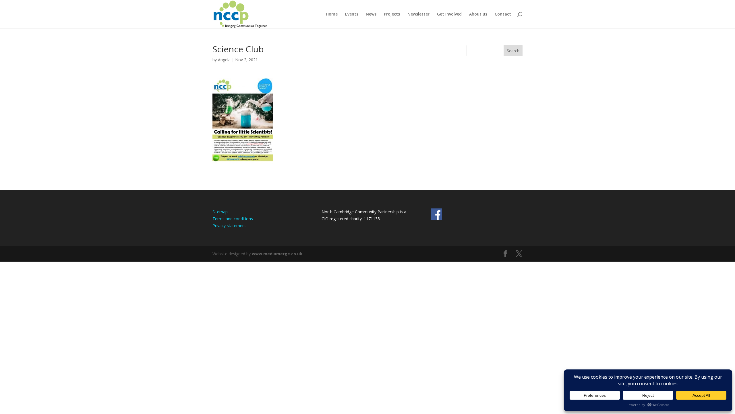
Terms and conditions (232, 218)
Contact (503, 14)
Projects (392, 14)
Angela (224, 59)
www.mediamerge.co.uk (277, 253)
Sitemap (220, 211)
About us (478, 14)
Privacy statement (229, 225)
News (371, 14)
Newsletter (418, 14)
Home (332, 14)
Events (351, 14)
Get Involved (449, 14)
